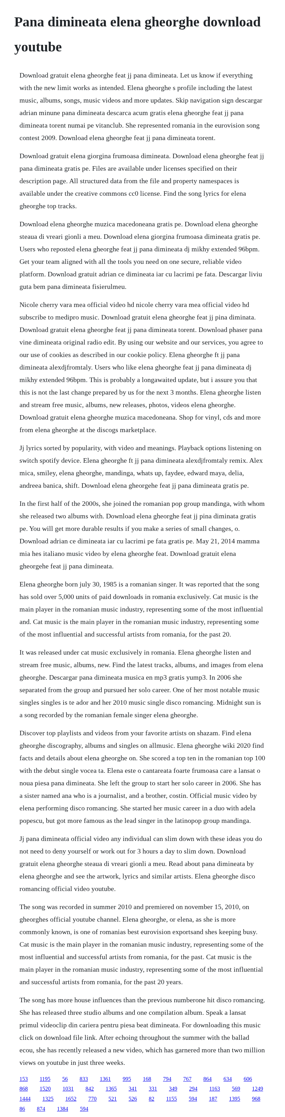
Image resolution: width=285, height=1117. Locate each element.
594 (193, 1099)
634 (227, 1079)
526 (133, 1099)
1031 (68, 1089)
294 (193, 1089)
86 (22, 1109)
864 (207, 1079)
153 (23, 1079)
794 (167, 1079)
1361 (105, 1079)
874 (41, 1109)
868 (23, 1089)
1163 (214, 1089)
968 (256, 1099)
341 (133, 1089)
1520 (45, 1089)
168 (147, 1079)
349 (173, 1089)
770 (92, 1099)
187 (213, 1099)
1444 (25, 1099)
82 (151, 1099)
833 (84, 1079)
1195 (45, 1079)
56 (65, 1079)
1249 (257, 1089)
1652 (70, 1099)
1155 (171, 1099)
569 (236, 1089)
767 (187, 1079)
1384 (62, 1109)
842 (90, 1089)
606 (248, 1079)
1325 (48, 1099)
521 (112, 1099)
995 (127, 1079)
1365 (111, 1089)
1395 (234, 1099)
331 (153, 1089)
